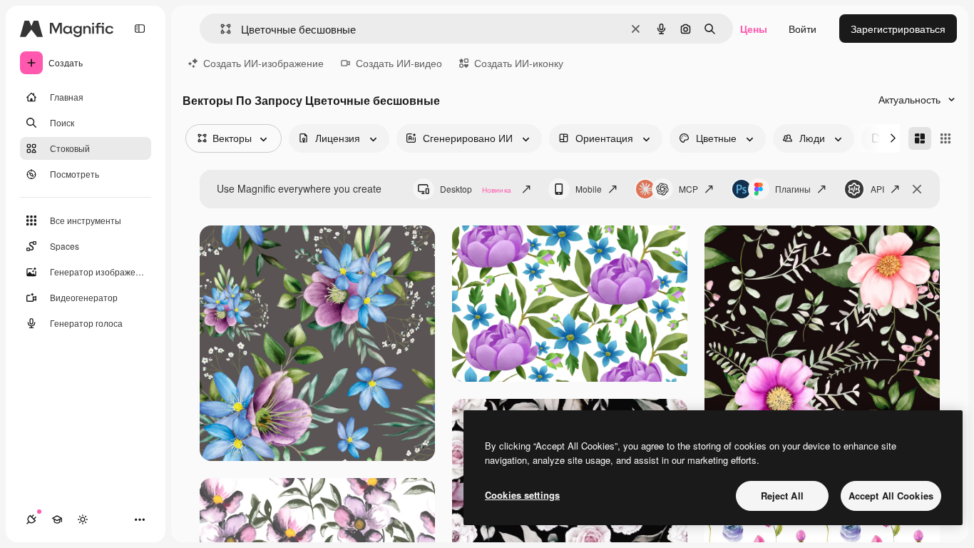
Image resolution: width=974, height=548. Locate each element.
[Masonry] (919, 138)
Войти (802, 28)
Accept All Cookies (891, 495)
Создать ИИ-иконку (518, 63)
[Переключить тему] (82, 519)
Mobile (588, 189)
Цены (753, 28)
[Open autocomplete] (220, 29)
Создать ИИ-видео (399, 63)
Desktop (475, 189)
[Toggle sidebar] (139, 28)
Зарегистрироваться (898, 28)
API (877, 189)
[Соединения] (31, 519)
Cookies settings (522, 495)
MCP (688, 189)
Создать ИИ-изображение (263, 63)
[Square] (945, 138)
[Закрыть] (917, 189)
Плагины (793, 189)
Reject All (782, 495)
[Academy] (57, 519)
